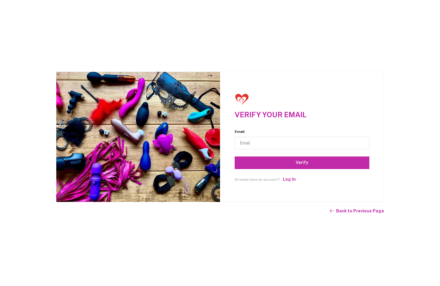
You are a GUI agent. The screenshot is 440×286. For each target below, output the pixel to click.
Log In (289, 179)
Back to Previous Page (360, 211)
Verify (302, 162)
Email (240, 132)
